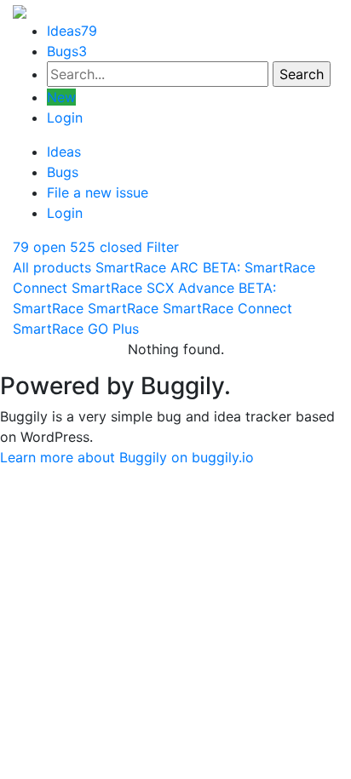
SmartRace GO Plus (76, 328)
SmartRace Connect (227, 308)
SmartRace (123, 308)
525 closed (106, 246)
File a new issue (97, 192)
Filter (163, 246)
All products (52, 267)
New (61, 97)
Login (65, 117)
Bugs (67, 51)
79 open (39, 246)
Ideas (72, 30)
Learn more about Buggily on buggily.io (127, 457)
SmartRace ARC (147, 267)
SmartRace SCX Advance (153, 287)
